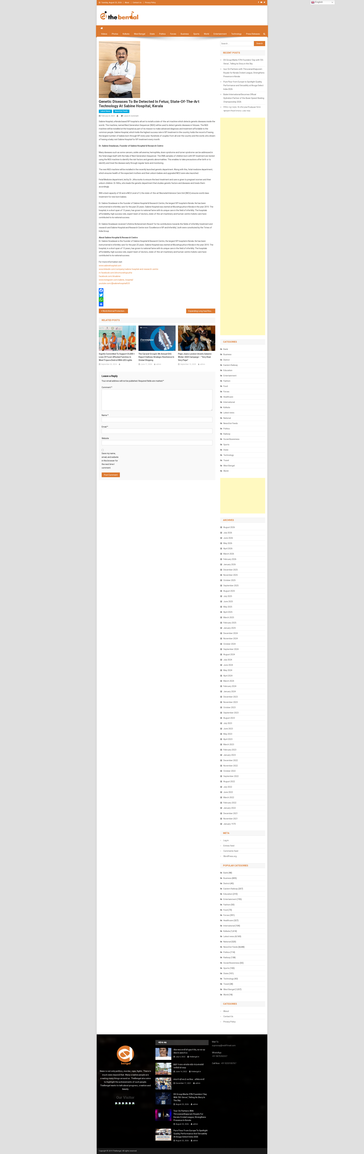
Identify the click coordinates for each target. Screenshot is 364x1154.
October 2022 (229, 771)
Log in (226, 840)
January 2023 (229, 755)
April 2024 (227, 676)
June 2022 (228, 792)
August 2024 (229, 654)
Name (105, 415)
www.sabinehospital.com (110, 265)
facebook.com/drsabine (109, 276)
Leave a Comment (131, 116)
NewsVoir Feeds (121, 111)
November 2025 (230, 575)
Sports (196, 34)
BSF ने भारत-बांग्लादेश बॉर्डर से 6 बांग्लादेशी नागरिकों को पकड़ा (188, 1066)
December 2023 (230, 697)
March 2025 (228, 617)
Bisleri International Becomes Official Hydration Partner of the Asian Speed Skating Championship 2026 (243, 98)
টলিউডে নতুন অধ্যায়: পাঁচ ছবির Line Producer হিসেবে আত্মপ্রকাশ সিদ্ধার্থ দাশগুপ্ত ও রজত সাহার (242, 109)
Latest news (105, 111)
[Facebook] (157, 290)
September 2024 (231, 649)
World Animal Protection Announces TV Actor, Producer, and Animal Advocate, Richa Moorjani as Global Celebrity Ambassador (115, 311)
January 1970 (229, 824)
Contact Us (137, 3)
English (319, 2)
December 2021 (230, 813)
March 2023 (228, 744)
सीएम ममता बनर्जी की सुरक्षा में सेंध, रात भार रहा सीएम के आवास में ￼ (189, 1051)
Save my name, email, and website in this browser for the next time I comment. (110, 460)
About (127, 3)
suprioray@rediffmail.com (224, 1045)
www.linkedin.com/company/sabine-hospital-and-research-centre (128, 269)
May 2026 (227, 543)
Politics (162, 34)
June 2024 (228, 665)
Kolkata (126, 34)
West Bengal (139, 34)
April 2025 (227, 612)
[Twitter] (157, 295)
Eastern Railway (230, 365)
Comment (107, 387)
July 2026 (227, 533)
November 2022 (230, 766)
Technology (236, 34)
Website (105, 438)
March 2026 (228, 554)
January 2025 (229, 628)
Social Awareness (231, 439)
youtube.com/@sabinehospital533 (114, 283)
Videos (104, 34)
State (152, 34)
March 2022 (228, 797)
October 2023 (229, 707)
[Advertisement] (242, 226)
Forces (173, 34)
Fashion (226, 381)
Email (105, 427)
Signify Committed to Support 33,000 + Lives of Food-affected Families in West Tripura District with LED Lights (117, 357)
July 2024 (227, 660)
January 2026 (229, 564)
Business (185, 34)
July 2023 (227, 723)
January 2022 (229, 808)
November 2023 (230, 702)
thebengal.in (194, 1057)
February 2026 (229, 559)
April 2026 (227, 548)
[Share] (157, 304)
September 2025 (231, 585)
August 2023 (229, 718)
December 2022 (230, 760)
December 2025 (230, 570)
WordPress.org (230, 856)
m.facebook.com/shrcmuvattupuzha (115, 273)
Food (225, 386)
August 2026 (229, 527)
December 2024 (230, 633)
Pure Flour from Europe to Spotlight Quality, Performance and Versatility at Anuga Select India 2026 (243, 85)
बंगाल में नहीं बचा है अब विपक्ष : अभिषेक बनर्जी (188, 1079)
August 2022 (229, 781)
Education (227, 370)
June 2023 (228, 729)
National (227, 418)
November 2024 (230, 638)
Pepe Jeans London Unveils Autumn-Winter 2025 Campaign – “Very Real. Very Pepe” (195, 357)
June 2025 (228, 601)
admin (158, 364)
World (206, 34)
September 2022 (231, 776)
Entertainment (220, 34)
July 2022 (227, 787)
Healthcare (228, 397)
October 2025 (229, 580)
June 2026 (228, 538)
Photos (115, 34)
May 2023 (227, 734)
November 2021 (230, 819)
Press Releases (253, 34)
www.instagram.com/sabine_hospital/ (116, 280)
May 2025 (227, 607)
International (229, 402)
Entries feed (228, 846)
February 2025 (229, 623)
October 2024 (229, 644)
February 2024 (229, 686)
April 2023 (227, 739)
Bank (225, 349)
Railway (226, 434)
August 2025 (229, 591)
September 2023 (231, 713)
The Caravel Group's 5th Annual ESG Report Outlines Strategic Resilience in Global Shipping (156, 357)
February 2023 (229, 750)
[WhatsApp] (157, 299)
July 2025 (227, 596)
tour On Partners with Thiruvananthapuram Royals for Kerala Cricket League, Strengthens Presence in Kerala (243, 73)
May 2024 (227, 670)
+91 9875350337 (219, 1056)
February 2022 (229, 803)
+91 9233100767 (228, 1063)
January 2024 (229, 691)
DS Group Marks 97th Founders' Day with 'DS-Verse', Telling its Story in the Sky (243, 62)
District (226, 360)
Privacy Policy (150, 3)
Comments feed (230, 851)
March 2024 (228, 681)
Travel (226, 460)
